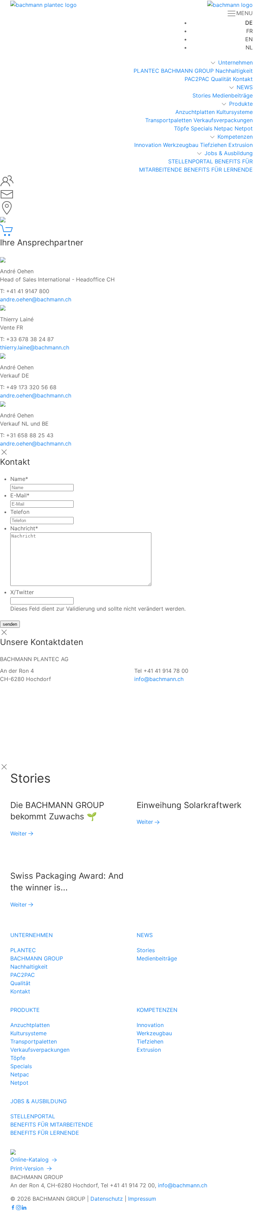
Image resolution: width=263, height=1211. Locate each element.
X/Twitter (22, 592)
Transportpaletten (168, 120)
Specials (201, 128)
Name (19, 478)
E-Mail (19, 495)
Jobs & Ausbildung (228, 153)
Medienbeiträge (232, 95)
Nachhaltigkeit (234, 70)
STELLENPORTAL (190, 161)
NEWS (245, 87)
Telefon (19, 511)
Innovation (147, 144)
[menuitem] (249, 22)
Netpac (223, 128)
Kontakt (243, 79)
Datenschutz (106, 1198)
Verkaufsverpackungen (223, 120)
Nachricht (24, 528)
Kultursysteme (234, 111)
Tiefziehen (213, 144)
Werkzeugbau (180, 144)
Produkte (241, 103)
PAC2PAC (197, 79)
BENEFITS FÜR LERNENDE (218, 169)
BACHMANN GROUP (187, 70)
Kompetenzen (235, 136)
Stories (201, 95)
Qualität (221, 79)
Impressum (142, 1198)
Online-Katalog (30, 1159)
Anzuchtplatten (195, 111)
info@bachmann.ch (159, 679)
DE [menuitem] (249, 22)
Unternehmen (235, 62)
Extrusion (240, 144)
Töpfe (181, 128)
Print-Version (27, 1168)
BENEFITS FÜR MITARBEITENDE (51, 1124)
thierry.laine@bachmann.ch (34, 347)
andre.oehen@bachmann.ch (35, 299)
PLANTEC (146, 70)
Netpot (244, 128)
